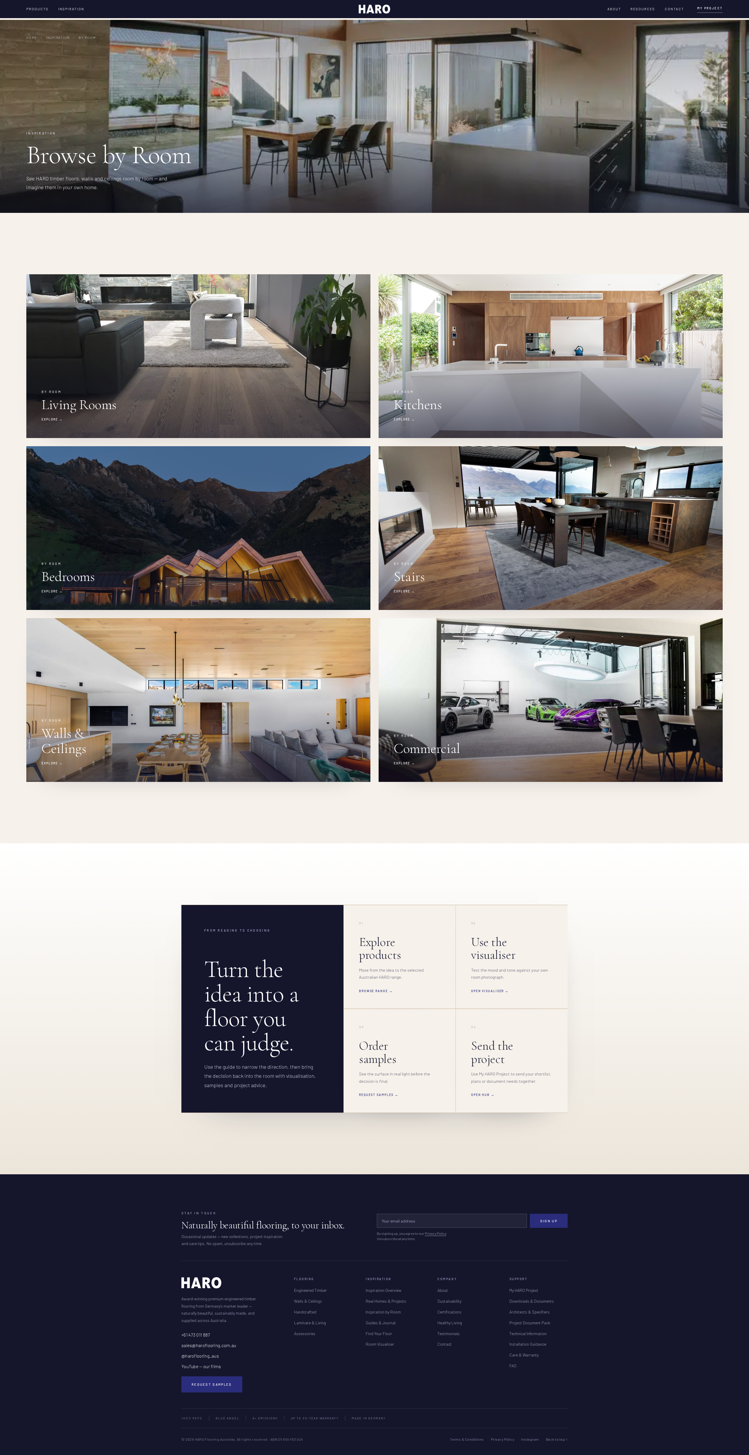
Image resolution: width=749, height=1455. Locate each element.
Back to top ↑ (557, 1439)
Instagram (530, 1439)
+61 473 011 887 (195, 1334)
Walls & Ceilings (308, 1301)
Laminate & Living (310, 1322)
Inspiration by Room (383, 1311)
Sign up (548, 1221)
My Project (710, 8)
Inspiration (71, 9)
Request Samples (212, 1384)
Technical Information (528, 1333)
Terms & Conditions (467, 1439)
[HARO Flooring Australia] (374, 9)
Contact (674, 9)
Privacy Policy (435, 1233)
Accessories (304, 1333)
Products (37, 9)
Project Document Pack (529, 1322)
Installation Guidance (527, 1344)
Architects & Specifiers (529, 1311)
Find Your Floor (379, 1333)
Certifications (449, 1311)
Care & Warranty (524, 1354)
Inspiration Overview (383, 1290)
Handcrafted (305, 1311)
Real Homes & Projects (386, 1301)
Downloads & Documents (531, 1301)
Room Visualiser (380, 1344)
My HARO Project (523, 1290)
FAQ (512, 1365)
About (614, 9)
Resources (643, 9)
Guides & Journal (381, 1322)
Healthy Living (449, 1322)
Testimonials (448, 1333)
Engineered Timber (310, 1290)
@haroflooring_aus (200, 1356)
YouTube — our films (201, 1366)
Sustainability (449, 1301)
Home (31, 37)
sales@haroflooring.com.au (208, 1345)
